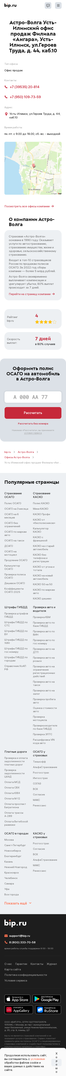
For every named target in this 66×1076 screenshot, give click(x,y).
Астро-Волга (26, 452)
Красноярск (11, 872)
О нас (8, 964)
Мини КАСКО (40, 508)
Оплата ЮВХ (12, 793)
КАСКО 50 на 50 (42, 584)
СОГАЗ (37, 783)
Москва (9, 839)
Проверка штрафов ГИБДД (16, 615)
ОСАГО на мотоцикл (10, 553)
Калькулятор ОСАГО (12, 567)
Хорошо (56, 1062)
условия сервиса (33, 433)
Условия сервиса (15, 980)
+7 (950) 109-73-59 (25, 97)
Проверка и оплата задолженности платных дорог (16, 761)
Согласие (39, 794)
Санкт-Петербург (15, 845)
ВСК (35, 789)
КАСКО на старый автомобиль (43, 547)
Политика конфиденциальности (25, 975)
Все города (11, 894)
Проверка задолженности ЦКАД (14, 773)
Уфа (6, 889)
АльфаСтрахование (45, 767)
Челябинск (11, 878)
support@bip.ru (19, 936)
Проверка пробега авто (44, 701)
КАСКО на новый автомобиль (43, 577)
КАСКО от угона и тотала (43, 568)
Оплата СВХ (11, 787)
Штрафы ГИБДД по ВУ (16, 632)
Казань (8, 861)
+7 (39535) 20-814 (24, 87)
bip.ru (7, 452)
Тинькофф (39, 761)
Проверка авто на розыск (44, 659)
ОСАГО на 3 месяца (16, 508)
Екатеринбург (12, 856)
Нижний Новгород (15, 867)
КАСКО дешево (42, 598)
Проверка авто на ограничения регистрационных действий (44, 671)
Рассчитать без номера (33, 423)
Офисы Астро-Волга (17, 457)
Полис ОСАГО (12, 503)
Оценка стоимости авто (45, 709)
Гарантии (21, 964)
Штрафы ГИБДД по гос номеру (16, 650)
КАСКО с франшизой (40, 539)
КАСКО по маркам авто (44, 591)
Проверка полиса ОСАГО (15, 576)
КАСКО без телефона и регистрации (41, 558)
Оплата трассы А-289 (13, 814)
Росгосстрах (41, 772)
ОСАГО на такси (14, 540)
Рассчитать (33, 413)
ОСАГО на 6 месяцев (11, 516)
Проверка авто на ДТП (44, 650)
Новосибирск (12, 850)
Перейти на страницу (30, 294)
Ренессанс (39, 805)
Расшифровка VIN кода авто (44, 741)
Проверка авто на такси (44, 683)
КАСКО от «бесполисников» (44, 521)
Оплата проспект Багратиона (15, 805)
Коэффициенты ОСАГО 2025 (14, 590)
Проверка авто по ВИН (44, 633)
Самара (9, 883)
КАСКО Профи (41, 514)
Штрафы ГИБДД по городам (16, 659)
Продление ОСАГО (15, 560)
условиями (38, 1059)
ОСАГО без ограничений (12, 524)
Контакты (36, 964)
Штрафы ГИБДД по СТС (16, 624)
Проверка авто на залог (44, 692)
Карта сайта (12, 969)
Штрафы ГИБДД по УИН (16, 641)
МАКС (36, 800)
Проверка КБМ (41, 617)
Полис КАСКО (41, 503)
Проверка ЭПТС (42, 734)
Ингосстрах (40, 778)
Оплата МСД (12, 782)
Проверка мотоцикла (40, 718)
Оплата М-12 (12, 798)
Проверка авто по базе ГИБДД (44, 624)
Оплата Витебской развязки (16, 823)
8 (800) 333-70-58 (22, 942)
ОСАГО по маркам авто (15, 533)
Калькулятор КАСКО (41, 530)
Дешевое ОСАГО (14, 583)
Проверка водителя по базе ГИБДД (45, 727)
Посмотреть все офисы (27, 206)
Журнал (52, 964)
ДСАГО (8, 546)
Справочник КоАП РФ (15, 667)
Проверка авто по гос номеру (44, 641)
